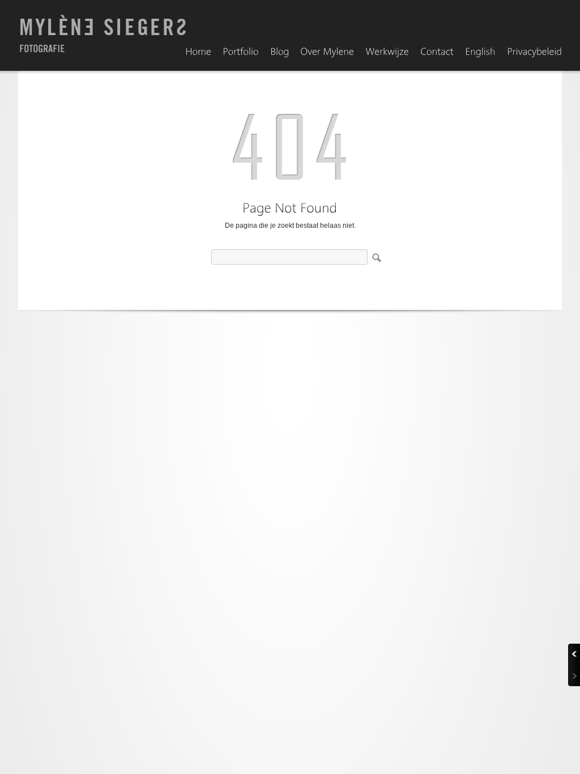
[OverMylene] (327, 52)
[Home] (198, 52)
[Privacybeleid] (534, 52)
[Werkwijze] (387, 52)
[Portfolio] (241, 52)
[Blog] (280, 52)
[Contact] (437, 52)
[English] (480, 52)
